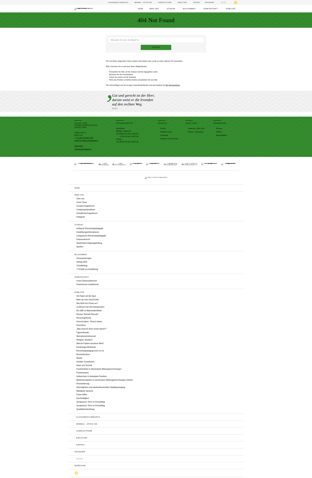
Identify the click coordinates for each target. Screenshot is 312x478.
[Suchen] (219, 2)
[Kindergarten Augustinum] (104, 164)
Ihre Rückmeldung (173, 85)
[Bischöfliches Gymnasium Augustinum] (153, 164)
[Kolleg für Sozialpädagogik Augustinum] (171, 164)
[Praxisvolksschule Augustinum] (119, 164)
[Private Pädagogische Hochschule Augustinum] (229, 164)
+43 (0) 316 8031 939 (84, 138)
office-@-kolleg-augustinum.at (86, 140)
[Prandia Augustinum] (156, 177)
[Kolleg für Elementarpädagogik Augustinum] (190, 164)
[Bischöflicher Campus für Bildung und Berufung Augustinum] (85, 164)
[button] (155, 9)
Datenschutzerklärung (82, 149)
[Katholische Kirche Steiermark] (236, 2)
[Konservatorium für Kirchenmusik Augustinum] (209, 164)
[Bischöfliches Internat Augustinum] (136, 164)
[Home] (88, 9)
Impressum (78, 146)
